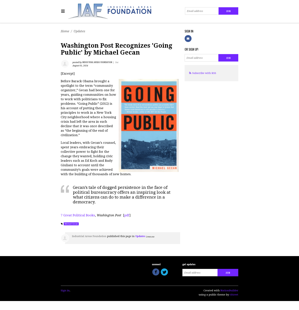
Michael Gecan (71, 224)
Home (65, 31)
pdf (126, 215)
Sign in (65, 290)
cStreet (234, 294)
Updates (79, 31)
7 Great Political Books (78, 215)
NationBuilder (229, 290)
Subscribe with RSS (204, 73)
